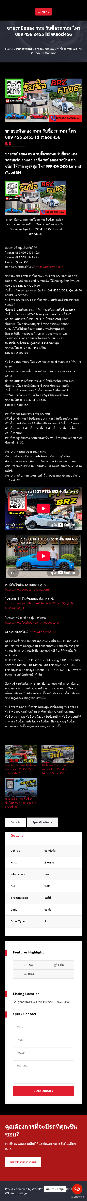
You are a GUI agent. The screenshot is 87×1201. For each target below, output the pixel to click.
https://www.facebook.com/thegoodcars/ (32, 622)
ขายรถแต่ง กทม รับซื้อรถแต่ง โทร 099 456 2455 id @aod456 (20, 769)
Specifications (42, 822)
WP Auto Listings (16, 1193)
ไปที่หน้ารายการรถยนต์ (23, 1162)
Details (15, 822)
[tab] (15, 822)
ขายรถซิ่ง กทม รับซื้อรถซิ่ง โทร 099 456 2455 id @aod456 (20, 802)
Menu (46, 11)
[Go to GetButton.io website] (77, 1197)
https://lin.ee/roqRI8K (49, 267)
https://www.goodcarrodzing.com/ (27, 589)
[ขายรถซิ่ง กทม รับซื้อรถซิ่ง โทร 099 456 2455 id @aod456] (21, 787)
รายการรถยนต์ (23, 49)
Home (9, 49)
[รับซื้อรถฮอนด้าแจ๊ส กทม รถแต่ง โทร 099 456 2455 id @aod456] (57, 754)
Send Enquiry (43, 1091)
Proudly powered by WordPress (26, 1189)
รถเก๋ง (48, 909)
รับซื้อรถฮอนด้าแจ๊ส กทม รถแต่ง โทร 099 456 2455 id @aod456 (56, 769)
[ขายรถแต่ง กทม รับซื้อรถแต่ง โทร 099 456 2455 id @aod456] (21, 754)
